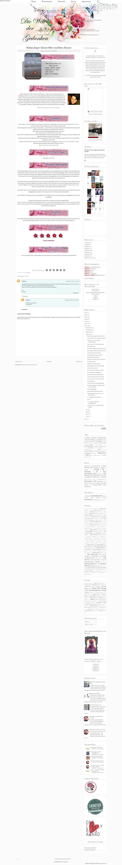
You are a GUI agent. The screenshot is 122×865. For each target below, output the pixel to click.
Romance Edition (100, 604)
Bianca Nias (94, 516)
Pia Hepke (103, 556)
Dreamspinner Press (97, 590)
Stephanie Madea (101, 567)
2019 (85, 313)
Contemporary (96, 466)
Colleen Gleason (89, 523)
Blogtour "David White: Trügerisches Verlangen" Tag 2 (97, 694)
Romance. (88, 499)
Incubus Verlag (102, 601)
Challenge (98, 441)
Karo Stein (99, 541)
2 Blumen (86, 244)
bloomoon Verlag (100, 609)
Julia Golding (88, 539)
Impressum (86, 1)
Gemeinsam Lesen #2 (92, 368)
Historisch (96, 476)
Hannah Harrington (102, 529)
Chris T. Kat (103, 521)
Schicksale (100, 481)
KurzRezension (89, 446)
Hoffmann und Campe (92, 601)
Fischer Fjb (93, 597)
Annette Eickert (88, 515)
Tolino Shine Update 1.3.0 (95, 705)
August (88, 334)
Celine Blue (99, 520)
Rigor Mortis (97, 559)
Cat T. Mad (103, 518)
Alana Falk (96, 510)
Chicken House (101, 584)
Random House (91, 604)
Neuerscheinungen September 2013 (96, 336)
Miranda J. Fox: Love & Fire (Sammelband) (93, 341)
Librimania (95, 670)
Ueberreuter (87, 607)
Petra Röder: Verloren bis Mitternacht (96, 350)
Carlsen (94, 584)
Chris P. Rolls (94, 521)
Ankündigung (91, 439)
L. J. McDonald (103, 542)
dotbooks (95, 610)
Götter (99, 474)
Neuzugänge (87, 453)
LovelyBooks (96, 667)
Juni (87, 412)
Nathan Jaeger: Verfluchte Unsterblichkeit (95, 752)
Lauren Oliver (100, 544)
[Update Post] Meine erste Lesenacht (96, 359)
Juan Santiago (97, 538)
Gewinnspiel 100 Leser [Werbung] (95, 344)
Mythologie (96, 477)
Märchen (104, 477)
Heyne (92, 599)
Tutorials (61, 1)
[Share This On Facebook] (47, 271)
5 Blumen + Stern (88, 258)
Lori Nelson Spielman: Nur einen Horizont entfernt (97, 766)
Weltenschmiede (103, 607)
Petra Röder (95, 556)
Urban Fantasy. (96, 499)
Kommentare (89, 624)
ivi (105, 610)
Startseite (49, 361)
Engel (102, 467)
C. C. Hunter (103, 516)
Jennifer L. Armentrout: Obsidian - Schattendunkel (97, 770)
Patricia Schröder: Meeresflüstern (95, 374)
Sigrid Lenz (96, 566)
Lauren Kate (90, 544)
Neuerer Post (18, 361)
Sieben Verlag (93, 606)
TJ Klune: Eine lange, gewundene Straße (94, 150)
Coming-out (87, 496)
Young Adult (97, 485)
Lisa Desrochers (90, 547)
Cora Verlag (96, 586)
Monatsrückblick (88, 451)
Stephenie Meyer (90, 569)
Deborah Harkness (91, 526)
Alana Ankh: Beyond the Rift (96, 756)
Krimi (105, 475)
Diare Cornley (101, 526)
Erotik (97, 469)
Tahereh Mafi (99, 571)
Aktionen (103, 438)
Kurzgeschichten (102, 446)
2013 (85, 326)
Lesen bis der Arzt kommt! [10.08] (95, 379)
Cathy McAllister (90, 520)
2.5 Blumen (87, 246)
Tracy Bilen (93, 572)
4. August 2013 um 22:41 (72, 281)
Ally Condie (92, 513)
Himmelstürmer (102, 599)
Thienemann (101, 606)
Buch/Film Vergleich (89, 441)
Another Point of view (95, 77)
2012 (85, 419)
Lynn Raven (87, 549)
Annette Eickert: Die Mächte (94, 353)
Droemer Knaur (100, 592)
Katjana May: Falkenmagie (93, 363)
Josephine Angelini (88, 538)
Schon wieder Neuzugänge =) (94, 372)
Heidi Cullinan (90, 531)
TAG (96, 455)
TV (99, 455)
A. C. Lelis (86, 508)
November (88, 330)
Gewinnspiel (103, 443)
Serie (91, 455)
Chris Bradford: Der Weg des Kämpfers (96, 338)
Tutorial (104, 455)
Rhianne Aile (99, 558)
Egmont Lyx (96, 594)
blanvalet (90, 609)
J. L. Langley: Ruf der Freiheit (94, 397)
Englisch (86, 469)
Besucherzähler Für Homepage (95, 842)
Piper (105, 602)
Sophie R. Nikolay (90, 567)
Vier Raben (95, 607)
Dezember (88, 327)
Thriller (98, 483)
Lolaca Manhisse (100, 547)
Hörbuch (91, 444)
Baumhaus (102, 583)
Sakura (28, 300)
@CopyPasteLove (102, 863)
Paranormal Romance (91, 479)
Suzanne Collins (88, 571)
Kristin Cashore (94, 542)
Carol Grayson (96, 518)
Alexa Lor (100, 511)
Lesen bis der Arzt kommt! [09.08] (95, 383)
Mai (87, 414)
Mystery (89, 477)
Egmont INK (87, 594)
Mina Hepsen (87, 552)
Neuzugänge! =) (91, 381)
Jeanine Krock (93, 534)
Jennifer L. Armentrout (92, 536)
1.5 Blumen (87, 242)
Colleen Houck (98, 523)
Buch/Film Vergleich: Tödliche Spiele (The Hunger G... (96, 386)
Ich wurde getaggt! (91, 389)
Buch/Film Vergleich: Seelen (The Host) (96, 348)
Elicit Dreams (93, 596)
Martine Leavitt (93, 551)
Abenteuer (87, 466)
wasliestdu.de (95, 669)
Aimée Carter (103, 508)
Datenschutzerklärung (62, 859)
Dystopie (96, 467)
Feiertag (96, 442)
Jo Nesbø (102, 536)
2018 (85, 315)
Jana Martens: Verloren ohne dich (97, 729)
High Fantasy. (95, 497)
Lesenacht (91, 448)
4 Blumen (86, 252)
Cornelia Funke (93, 525)
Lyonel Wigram (97, 549)
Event (91, 442)
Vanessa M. (101, 572)
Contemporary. (97, 496)
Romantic (88, 481)
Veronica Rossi (87, 574)
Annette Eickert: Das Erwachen (94, 355)
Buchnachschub (91, 346)
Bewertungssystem (89, 278)
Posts (87, 621)
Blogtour (101, 439)
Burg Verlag (87, 584)
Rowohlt (86, 606)
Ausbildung (31, 96)
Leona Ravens (88, 546)
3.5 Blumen (87, 250)
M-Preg (104, 497)
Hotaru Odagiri (99, 531)
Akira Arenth (89, 510)
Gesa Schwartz (97, 528)
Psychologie (101, 479)
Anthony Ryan (98, 515)
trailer (87, 457)
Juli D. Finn (104, 538)
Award (88, 399)
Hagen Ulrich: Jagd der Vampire (97, 760)
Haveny (24, 281)
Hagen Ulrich (92, 530)
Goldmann (101, 597)
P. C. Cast (104, 552)
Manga (100, 449)
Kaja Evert (104, 539)
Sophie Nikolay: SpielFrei (93, 357)
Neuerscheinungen (99, 451)
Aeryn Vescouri (94, 508)
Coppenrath (87, 586)
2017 (85, 317)
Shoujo (92, 483)
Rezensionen (47, 1)
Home (33, 1)
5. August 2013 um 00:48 (71, 300)
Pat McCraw (92, 554)
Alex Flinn (92, 512)
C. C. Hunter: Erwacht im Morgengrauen (93, 402)
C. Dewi (89, 518)
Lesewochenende (88, 449)
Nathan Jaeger (96, 552)
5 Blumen (86, 256)
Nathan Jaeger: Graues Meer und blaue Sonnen (95, 394)
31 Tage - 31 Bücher (90, 438)
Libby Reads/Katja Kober (100, 546)
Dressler (91, 592)
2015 (85, 321)
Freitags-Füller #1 (91, 361)
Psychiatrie (76, 124)
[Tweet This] (50, 271)
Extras (73, 1)
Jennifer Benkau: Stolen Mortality (95, 370)
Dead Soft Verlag (99, 588)
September (89, 332)
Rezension (102, 453)
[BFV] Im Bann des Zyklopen (96, 747)
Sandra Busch (90, 564)
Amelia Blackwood (101, 513)
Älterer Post (79, 361)
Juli (86, 409)
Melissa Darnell (101, 551)
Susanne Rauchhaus (100, 569)
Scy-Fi (86, 483)
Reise (94, 453)
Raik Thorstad (90, 558)
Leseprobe (101, 447)
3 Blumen (86, 248)
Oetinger (99, 602)
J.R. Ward (98, 533)
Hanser (86, 599)
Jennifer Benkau (103, 534)
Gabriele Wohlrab (88, 528)
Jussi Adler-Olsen (96, 539)
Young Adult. (102, 499)
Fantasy (88, 471)
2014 (85, 323)
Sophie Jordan (103, 566)
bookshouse (87, 610)
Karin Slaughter (90, 541)
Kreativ (101, 444)
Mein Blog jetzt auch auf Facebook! (95, 366)
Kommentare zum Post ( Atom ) (29, 364)
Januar (87, 416)
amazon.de (96, 666)
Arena (95, 583)
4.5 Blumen (87, 254)
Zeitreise (86, 486)
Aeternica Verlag (88, 583)
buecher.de (96, 664)
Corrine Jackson (103, 525)
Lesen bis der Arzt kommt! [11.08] (95, 376)
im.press (101, 610)
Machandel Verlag (90, 602)
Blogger (65, 862)
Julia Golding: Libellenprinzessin (95, 391)
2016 (85, 319)
